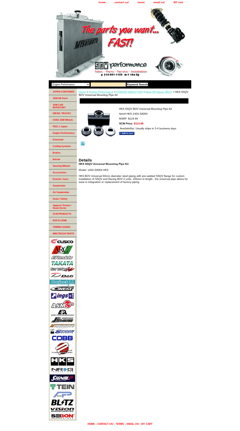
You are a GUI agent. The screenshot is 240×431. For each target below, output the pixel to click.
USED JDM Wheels (63, 120)
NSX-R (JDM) (60, 220)
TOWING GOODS (61, 227)
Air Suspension (61, 192)
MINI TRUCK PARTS (63, 233)
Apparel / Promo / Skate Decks (62, 206)
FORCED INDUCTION (129, 91)
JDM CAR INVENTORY (59, 106)
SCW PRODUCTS (62, 214)
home (102, 2)
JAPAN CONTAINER (63, 91)
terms (141, 2)
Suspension (59, 185)
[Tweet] (83, 144)
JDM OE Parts (60, 98)
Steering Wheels (61, 166)
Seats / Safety (60, 199)
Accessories (59, 172)
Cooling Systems (62, 146)
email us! (159, 2)
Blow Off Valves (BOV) (159, 91)
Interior (56, 159)
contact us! (121, 2)
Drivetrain (58, 139)
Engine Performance (101, 91)
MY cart (178, 2)
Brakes (57, 152)
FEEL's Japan (60, 126)
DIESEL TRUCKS (62, 113)
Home (82, 91)
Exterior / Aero (60, 179)
